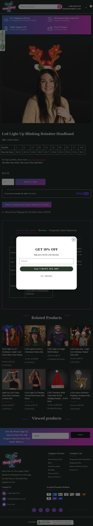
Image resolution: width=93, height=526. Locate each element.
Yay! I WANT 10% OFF (46, 269)
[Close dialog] (74, 239)
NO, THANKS (46, 276)
